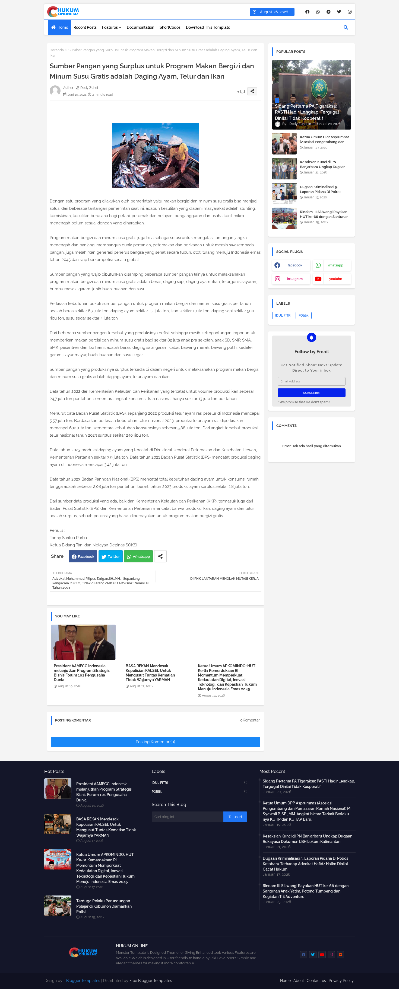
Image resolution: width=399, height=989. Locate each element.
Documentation (140, 27)
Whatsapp (141, 557)
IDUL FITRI (283, 315)
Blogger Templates (83, 980)
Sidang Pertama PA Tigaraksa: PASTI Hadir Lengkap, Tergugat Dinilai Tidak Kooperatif (309, 784)
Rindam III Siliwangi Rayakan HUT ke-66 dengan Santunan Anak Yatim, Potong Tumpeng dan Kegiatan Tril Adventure (324, 219)
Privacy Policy (341, 980)
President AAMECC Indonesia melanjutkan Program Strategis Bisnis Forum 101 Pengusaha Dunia (82, 673)
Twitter (114, 557)
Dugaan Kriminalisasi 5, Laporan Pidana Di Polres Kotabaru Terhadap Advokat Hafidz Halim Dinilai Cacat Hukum (305, 863)
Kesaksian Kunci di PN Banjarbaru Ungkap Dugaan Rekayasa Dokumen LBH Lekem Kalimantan (323, 169)
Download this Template (208, 27)
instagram (295, 279)
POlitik (304, 315)
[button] (345, 27)
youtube (335, 279)
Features (110, 27)
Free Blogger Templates (150, 980)
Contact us (316, 980)
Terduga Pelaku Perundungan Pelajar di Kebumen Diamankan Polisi (104, 906)
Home (63, 27)
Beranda (57, 50)
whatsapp (335, 265)
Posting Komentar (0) (155, 741)
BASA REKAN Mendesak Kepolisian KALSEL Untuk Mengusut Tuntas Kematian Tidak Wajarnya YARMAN (150, 673)
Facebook (86, 557)
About (298, 980)
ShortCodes (170, 27)
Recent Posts (85, 27)
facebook (295, 265)
